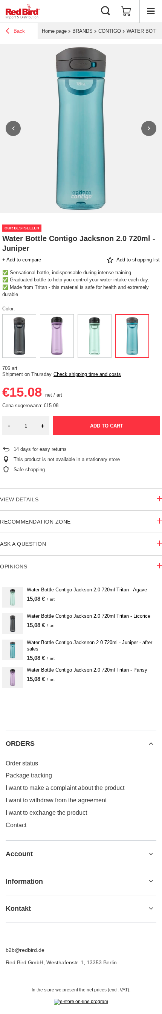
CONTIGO (109, 31)
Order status (22, 763)
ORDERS (20, 743)
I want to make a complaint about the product (65, 788)
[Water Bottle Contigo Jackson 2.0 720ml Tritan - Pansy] (12, 677)
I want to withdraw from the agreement (56, 800)
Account (19, 854)
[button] (13, 128)
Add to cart (106, 426)
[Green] (95, 336)
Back (18, 31)
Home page (54, 31)
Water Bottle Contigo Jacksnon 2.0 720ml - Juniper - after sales (89, 646)
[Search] (105, 11)
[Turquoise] (132, 336)
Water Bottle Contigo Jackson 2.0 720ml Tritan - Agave (87, 590)
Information (24, 881)
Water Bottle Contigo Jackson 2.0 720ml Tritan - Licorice (88, 616)
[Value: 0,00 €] (126, 11)
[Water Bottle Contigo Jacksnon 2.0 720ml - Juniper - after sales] (12, 650)
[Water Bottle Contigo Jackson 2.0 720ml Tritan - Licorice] (12, 623)
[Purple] (57, 336)
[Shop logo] (23, 11)
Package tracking (29, 775)
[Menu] (150, 11)
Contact (16, 825)
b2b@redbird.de (25, 950)
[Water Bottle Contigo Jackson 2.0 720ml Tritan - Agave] (12, 597)
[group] (81, 128)
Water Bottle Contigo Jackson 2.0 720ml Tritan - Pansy (87, 670)
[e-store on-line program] (81, 1002)
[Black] (19, 336)
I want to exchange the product (46, 812)
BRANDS (82, 31)
